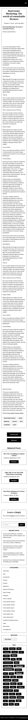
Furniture (8, 666)
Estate (20, 418)
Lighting (15, 680)
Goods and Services (8, 589)
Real (21, 421)
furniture (5, 583)
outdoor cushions (8, 690)
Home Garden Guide (8, 608)
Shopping (20, 697)
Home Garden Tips (8, 614)
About (5, 648)
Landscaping (7, 680)
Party (16, 690)
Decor (14, 655)
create (21, 652)
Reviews (12, 697)
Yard (17, 704)
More (20, 683)
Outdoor (20, 687)
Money (13, 683)
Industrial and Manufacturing (10, 620)
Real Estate (6, 626)
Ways (5, 704)
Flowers (5, 580)
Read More (14, 462)
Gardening (6, 586)
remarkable (7, 424)
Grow (11, 673)
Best (19, 648)
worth (14, 424)
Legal (4, 623)
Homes (6, 677)
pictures (15, 421)
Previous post (14, 434)
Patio (5, 694)
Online (13, 687)
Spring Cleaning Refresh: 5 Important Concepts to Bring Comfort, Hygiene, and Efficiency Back (14, 535)
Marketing (6, 421)
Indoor (19, 677)
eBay (19, 659)
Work (11, 704)
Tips (18, 701)
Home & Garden (7, 598)
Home (19, 673)
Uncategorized (7, 629)
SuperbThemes (24, 717)
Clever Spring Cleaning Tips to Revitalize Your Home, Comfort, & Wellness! (14, 541)
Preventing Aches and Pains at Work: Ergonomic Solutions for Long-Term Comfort (13, 547)
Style (5, 700)
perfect (12, 694)
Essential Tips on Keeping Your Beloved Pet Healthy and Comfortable (13, 561)
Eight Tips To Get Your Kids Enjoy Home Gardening (14, 473)
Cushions (6, 655)
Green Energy (6, 592)
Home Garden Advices (9, 602)
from (16, 662)
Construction (6, 577)
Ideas (13, 677)
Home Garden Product (9, 611)
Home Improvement (8, 617)
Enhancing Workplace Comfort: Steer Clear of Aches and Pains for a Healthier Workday (13, 554)
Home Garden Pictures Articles (15, 413)
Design (6, 659)
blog (4, 574)
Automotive (6, 571)
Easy (13, 659)
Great (5, 673)
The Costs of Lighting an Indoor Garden (14, 454)
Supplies (12, 700)
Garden (19, 666)
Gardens (18, 670)
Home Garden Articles (9, 418)
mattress (6, 683)
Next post (14, 440)
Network (6, 687)
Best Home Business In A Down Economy (14, 492)
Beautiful (12, 648)
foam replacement (8, 662)
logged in (12, 516)
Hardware (5, 595)
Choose (14, 652)
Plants (18, 694)
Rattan (5, 697)
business (6, 652)
